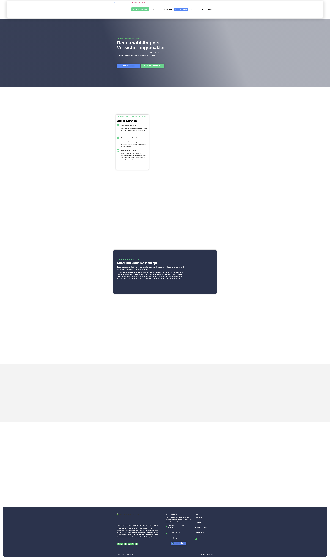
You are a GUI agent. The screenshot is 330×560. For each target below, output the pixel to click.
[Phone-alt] (132, 544)
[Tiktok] (121, 544)
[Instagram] (118, 544)
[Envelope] (129, 544)
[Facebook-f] (125, 544)
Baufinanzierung (197, 9)
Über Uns (168, 9)
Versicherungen (181, 9)
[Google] (136, 544)
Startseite (157, 9)
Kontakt (210, 9)
